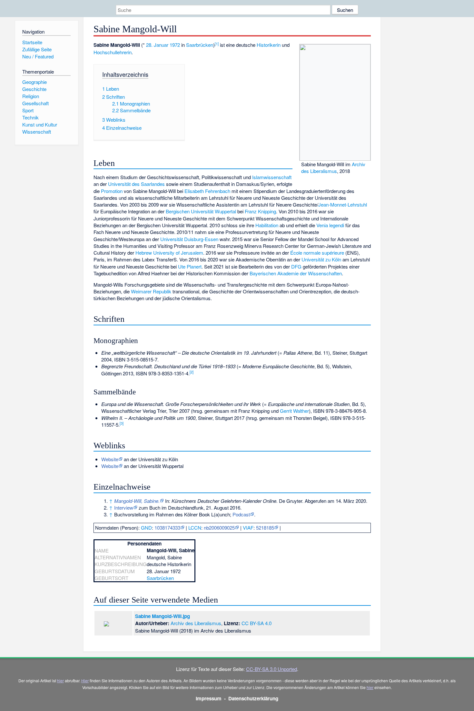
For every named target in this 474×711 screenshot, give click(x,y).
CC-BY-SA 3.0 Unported (271, 668)
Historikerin (269, 44)
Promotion (112, 191)
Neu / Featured (38, 56)
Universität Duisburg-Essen (189, 239)
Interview (123, 507)
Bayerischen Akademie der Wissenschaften (296, 273)
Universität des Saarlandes (136, 183)
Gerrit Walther (294, 410)
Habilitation (266, 225)
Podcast (241, 514)
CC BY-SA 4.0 (257, 623)
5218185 (265, 527)
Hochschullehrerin (113, 52)
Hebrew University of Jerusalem (169, 252)
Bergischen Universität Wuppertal (201, 211)
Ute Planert (190, 266)
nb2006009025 (219, 527)
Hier (85, 680)
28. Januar (157, 44)
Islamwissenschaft (271, 177)
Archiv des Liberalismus (333, 167)
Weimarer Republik (151, 291)
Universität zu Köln (321, 259)
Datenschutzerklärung (253, 698)
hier (60, 680)
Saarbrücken (199, 44)
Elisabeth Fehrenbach (207, 191)
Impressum (209, 698)
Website (109, 459)
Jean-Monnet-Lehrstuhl (342, 204)
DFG (296, 266)
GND (146, 527)
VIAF (248, 527)
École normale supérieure (317, 252)
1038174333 (167, 527)
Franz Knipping (260, 211)
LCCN (194, 527)
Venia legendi (330, 225)
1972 (175, 44)
